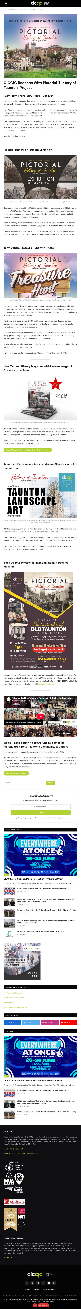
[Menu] (6, 3)
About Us (36, 1290)
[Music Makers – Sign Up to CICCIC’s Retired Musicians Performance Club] (9, 891)
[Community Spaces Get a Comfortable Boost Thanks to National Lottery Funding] (9, 913)
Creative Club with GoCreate (14, 998)
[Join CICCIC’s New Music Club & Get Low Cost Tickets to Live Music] (9, 934)
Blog (6, 874)
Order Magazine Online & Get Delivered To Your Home (27, 450)
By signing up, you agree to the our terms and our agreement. (41, 818)
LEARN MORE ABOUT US (13, 1149)
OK (35, 1305)
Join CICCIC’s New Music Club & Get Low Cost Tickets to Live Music (41, 931)
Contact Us (8, 1258)
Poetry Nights (9, 1003)
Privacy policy (43, 1305)
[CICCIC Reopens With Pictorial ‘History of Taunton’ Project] (40, 77)
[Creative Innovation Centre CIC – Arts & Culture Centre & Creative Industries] (40, 3)
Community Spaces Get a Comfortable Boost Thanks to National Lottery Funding (46, 910)
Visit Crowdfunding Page (16, 773)
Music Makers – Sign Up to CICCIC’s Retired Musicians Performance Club (43, 888)
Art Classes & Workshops (13, 993)
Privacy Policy (53, 818)
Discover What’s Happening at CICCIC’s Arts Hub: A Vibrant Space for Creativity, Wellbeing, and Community (46, 922)
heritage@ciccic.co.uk (46, 684)
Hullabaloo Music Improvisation (15, 1007)
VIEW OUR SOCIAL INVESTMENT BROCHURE (21, 1154)
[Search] (75, 3)
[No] (78, 1303)
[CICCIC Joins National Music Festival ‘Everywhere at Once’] (40, 855)
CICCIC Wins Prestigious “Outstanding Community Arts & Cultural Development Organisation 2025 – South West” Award (46, 900)
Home (5, 9)
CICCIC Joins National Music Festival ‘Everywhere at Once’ (33, 879)
